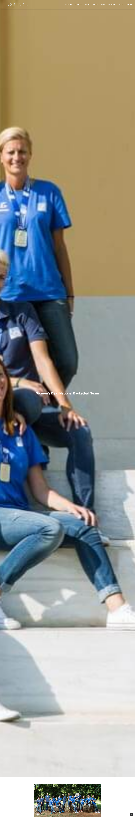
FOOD (103, 4)
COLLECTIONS (112, 4)
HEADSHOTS (78, 4)
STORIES (87, 4)
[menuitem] (69, 4)
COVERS (95, 4)
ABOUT (121, 4)
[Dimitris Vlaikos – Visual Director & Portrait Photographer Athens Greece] (15, 4)
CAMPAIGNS (68, 4)
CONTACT (129, 4)
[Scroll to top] (131, 814)
